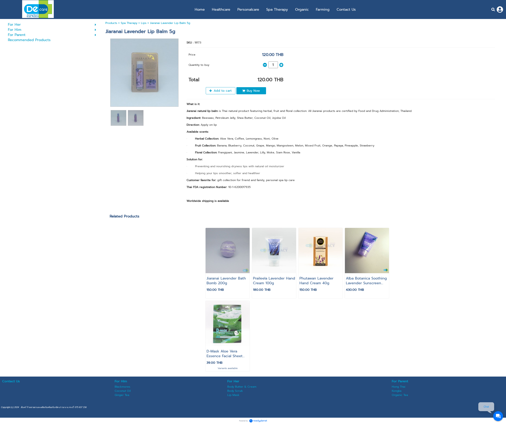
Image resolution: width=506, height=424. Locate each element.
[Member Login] (500, 9)
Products (111, 23)
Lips (143, 23)
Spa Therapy (129, 23)
